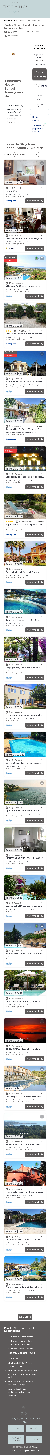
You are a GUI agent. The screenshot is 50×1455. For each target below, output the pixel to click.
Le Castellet (16, 482)
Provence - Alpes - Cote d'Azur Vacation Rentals (22, 1343)
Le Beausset (16, 911)
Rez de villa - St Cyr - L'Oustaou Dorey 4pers (25, 430)
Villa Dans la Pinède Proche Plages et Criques (24, 239)
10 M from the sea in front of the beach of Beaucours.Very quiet (22, 621)
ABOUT (34, 1428)
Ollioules (15, 720)
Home (16, 1428)
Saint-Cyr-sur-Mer (18, 196)
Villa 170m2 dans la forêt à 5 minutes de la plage (24, 334)
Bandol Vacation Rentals (22, 1337)
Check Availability (39, 74)
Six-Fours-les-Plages (19, 339)
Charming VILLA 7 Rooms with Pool (23, 1096)
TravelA (33, 1447)
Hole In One (11, 190)
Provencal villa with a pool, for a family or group (25, 954)
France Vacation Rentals (22, 1348)
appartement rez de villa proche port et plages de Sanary (24, 525)
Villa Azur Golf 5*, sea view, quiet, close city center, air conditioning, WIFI (22, 1373)
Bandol (8, 196)
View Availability (35, 200)
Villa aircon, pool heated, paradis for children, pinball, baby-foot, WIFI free (24, 478)
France (23, 20)
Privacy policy (16, 1439)
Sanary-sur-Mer (17, 530)
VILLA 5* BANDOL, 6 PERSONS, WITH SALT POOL (24, 1240)
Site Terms (33, 1439)
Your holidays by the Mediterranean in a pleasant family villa (25, 382)
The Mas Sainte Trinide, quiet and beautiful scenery (23, 1145)
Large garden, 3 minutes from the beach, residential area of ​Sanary (23, 668)
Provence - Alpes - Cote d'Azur (16, 291)
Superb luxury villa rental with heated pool (25, 1288)
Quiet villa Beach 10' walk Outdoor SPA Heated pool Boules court (23, 573)
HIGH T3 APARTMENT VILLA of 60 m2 (25, 858)
